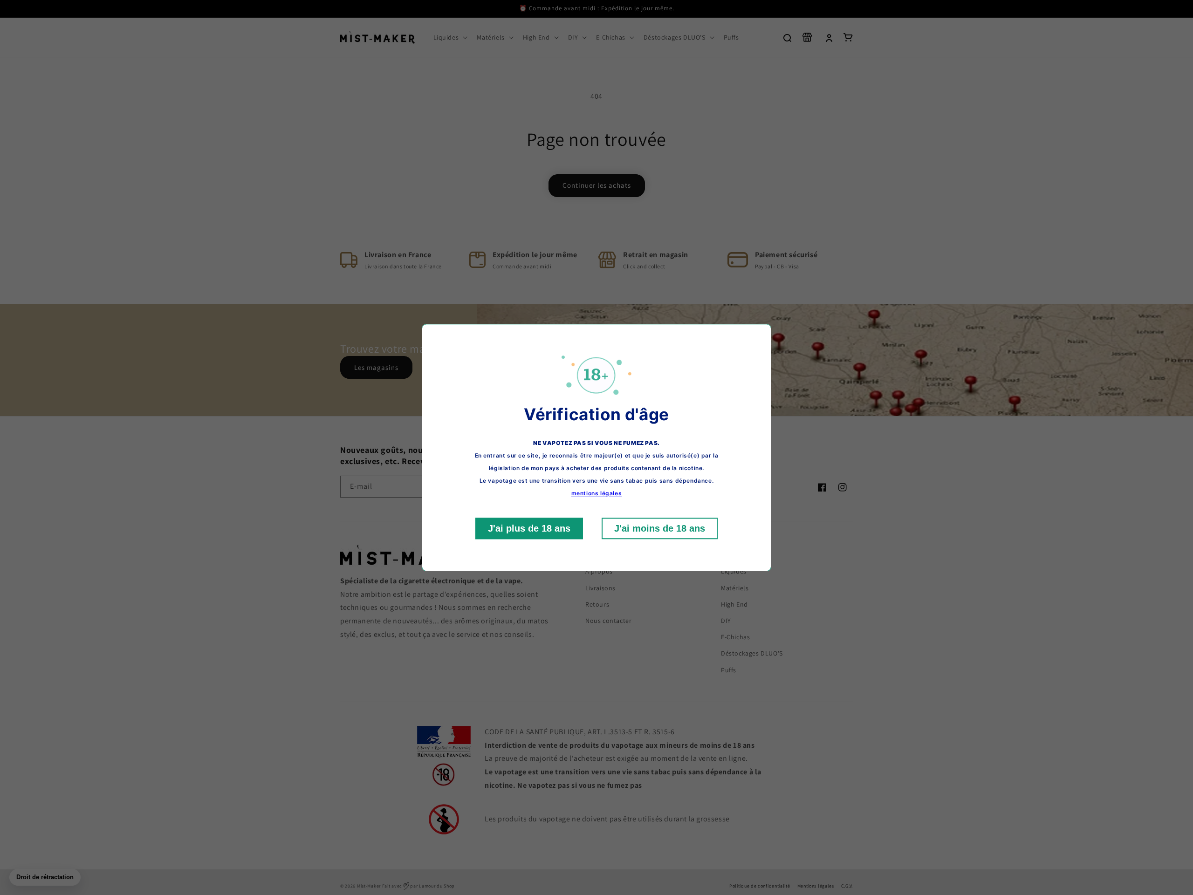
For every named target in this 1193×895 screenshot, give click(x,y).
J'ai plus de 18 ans (529, 528)
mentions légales (596, 493)
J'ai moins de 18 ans (659, 528)
